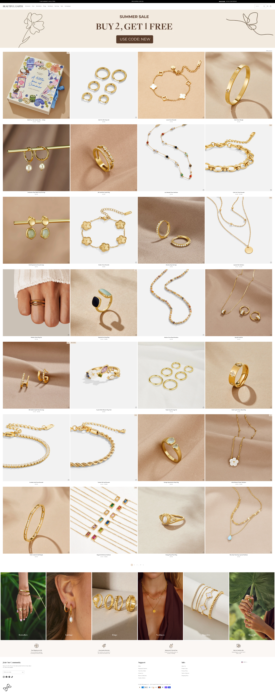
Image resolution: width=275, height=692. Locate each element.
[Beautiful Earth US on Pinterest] (9, 677)
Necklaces (50, 6)
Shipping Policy (185, 675)
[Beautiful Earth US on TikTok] (12, 677)
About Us (184, 666)
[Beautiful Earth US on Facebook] (6, 677)
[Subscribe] (22, 672)
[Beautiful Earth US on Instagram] (4, 677)
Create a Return (141, 678)
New (33, 6)
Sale (62, 6)
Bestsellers (39, 6)
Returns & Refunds (142, 675)
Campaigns (68, 6)
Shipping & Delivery (142, 668)
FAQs (139, 666)
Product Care (184, 668)
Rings (44, 6)
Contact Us (140, 673)
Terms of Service (185, 673)
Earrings (57, 6)
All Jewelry (27, 6)
